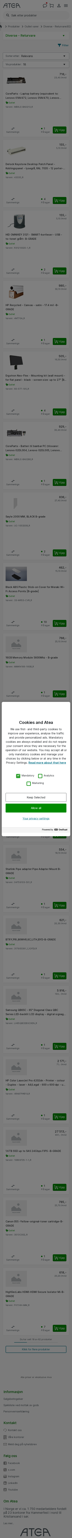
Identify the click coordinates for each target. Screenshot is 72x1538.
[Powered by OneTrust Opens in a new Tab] (55, 830)
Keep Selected (36, 797)
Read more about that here (47, 762)
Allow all (36, 808)
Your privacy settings (36, 818)
